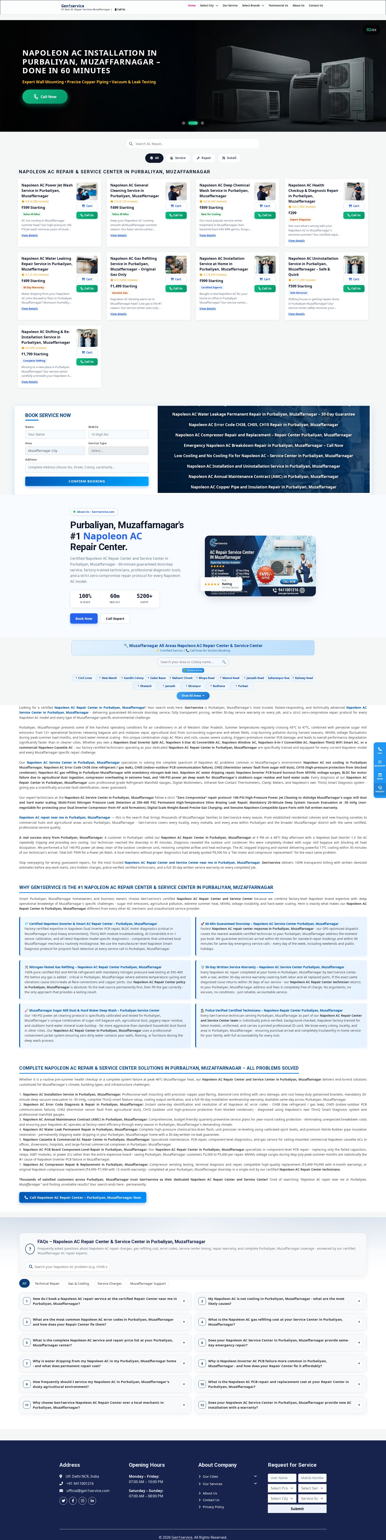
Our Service (230, 5)
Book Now (84, 618)
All (157, 158)
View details (29, 235)
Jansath (168, 686)
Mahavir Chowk (181, 678)
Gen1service (72, 6)
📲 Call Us (119, 9)
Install (231, 158)
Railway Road (302, 678)
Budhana (217, 686)
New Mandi (108, 678)
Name (29, 427)
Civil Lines (83, 678)
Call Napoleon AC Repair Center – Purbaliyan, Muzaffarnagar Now (84, 1197)
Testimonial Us (278, 5)
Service (180, 158)
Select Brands (251, 5)
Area (28, 443)
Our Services (212, 1483)
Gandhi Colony (132, 678)
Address (31, 459)
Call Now (49, 96)
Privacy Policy (213, 1506)
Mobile (93, 427)
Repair (206, 158)
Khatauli (144, 686)
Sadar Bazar (156, 678)
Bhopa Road (205, 678)
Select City (207, 5)
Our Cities (210, 1476)
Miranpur (193, 686)
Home (192, 5)
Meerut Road (229, 678)
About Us (298, 5)
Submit (297, 1508)
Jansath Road (253, 678)
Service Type (97, 443)
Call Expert (115, 618)
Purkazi (241, 686)
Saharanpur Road (278, 678)
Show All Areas (193, 696)
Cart (89, 206)
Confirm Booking (87, 481)
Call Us (89, 215)
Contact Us (316, 5)
